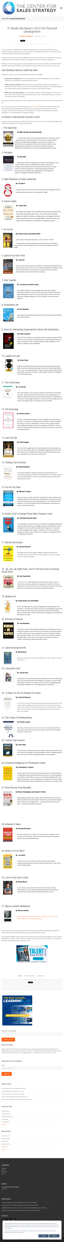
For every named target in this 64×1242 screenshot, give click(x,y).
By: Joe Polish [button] (19, 855)
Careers (3, 1170)
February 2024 (6, 1144)
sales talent (5, 1111)
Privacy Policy (52, 1239)
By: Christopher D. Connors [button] (23, 767)
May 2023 (5, 1141)
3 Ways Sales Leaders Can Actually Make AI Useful (13, 1088)
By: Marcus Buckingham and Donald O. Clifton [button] (29, 792)
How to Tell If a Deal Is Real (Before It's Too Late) (13, 1091)
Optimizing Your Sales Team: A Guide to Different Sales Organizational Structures (24, 1207)
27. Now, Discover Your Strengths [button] (17, 787)
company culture (41, 975)
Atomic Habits (34, 106)
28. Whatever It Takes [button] (11, 824)
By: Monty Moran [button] (20, 882)
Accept (43, 1235)
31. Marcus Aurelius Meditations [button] (16, 906)
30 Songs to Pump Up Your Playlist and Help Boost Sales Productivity (21, 1210)
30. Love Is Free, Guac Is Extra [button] (15, 877)
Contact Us (4, 1189)
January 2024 (6, 1138)
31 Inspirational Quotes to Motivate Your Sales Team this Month (19, 1202)
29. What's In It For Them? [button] (13, 850)
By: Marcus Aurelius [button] (21, 910)
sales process (6, 1113)
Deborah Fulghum (26, 36)
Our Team (4, 1172)
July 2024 (4, 1146)
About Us (4, 1168)
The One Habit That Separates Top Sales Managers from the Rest (17, 1099)
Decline (54, 1235)
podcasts (5, 1119)
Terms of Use (59, 1239)
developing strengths (29, 975)
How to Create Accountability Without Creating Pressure (15, 1096)
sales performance (7, 1116)
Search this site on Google (9, 1031)
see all (4, 1124)
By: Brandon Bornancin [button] (22, 828)
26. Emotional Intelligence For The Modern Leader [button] (23, 762)
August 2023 (5, 1136)
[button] (32, 735)
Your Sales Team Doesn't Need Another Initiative (13, 1094)
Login (3, 1173)
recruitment (5, 1122)
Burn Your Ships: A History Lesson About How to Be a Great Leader (20, 1205)
